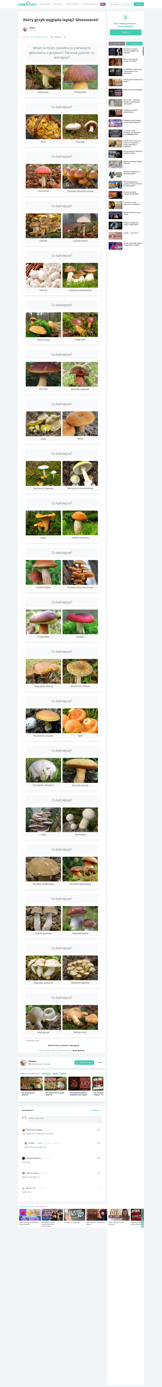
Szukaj (116, 4)
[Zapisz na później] (65, 37)
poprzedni (117, 43)
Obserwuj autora (86, 1062)
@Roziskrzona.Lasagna (34, 1147)
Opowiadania (90, 4)
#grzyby (55, 1073)
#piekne (63, 1073)
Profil (100, 1062)
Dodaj (139, 4)
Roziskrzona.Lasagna (34, 1130)
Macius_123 (30, 1188)
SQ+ (102, 4)
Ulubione (57, 37)
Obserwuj (41, 37)
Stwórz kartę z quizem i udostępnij (63, 1045)
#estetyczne (46, 1073)
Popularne (44, 4)
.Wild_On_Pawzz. (32, 1173)
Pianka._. (32, 28)
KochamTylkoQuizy (33, 1158)
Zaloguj (127, 4)
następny (135, 43)
